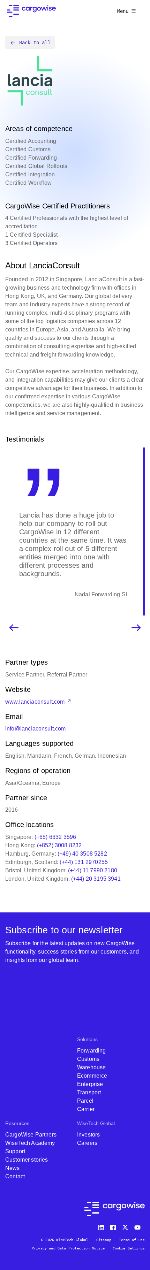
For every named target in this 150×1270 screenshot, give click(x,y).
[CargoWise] (31, 11)
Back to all (35, 42)
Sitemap (103, 1240)
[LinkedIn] (102, 1226)
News (12, 1168)
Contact (15, 1176)
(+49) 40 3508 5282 (82, 854)
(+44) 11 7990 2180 (92, 870)
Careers (87, 1143)
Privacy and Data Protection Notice (68, 1248)
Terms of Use (132, 1240)
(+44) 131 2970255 (84, 862)
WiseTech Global (96, 1123)
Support (15, 1151)
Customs (88, 1059)
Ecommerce (92, 1076)
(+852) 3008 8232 (59, 845)
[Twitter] (126, 1226)
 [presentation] (136, 628)
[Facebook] (114, 1226)
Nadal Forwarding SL (102, 594)
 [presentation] (14, 628)
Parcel (85, 1101)
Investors (88, 1135)
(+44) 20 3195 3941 (96, 879)
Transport (89, 1092)
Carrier (86, 1109)
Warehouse (91, 1067)
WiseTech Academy (30, 1143)
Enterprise (90, 1084)
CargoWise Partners (31, 1135)
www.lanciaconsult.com (35, 702)
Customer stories (26, 1160)
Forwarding (91, 1051)
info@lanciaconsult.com (35, 729)
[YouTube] (139, 1226)
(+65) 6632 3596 (55, 837)
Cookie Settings (129, 1248)
